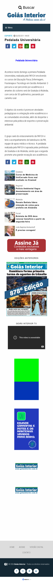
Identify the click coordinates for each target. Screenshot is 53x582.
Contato (26, 552)
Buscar (28, 7)
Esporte (8, 36)
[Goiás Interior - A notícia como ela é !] (26, 16)
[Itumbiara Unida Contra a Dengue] (26, 429)
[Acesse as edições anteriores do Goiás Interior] (26, 289)
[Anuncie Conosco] (26, 466)
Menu (10, 27)
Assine (22, 547)
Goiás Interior (19, 564)
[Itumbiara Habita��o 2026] (26, 379)
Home (12, 547)
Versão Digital (36, 547)
